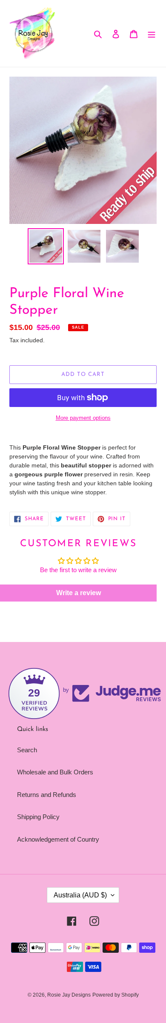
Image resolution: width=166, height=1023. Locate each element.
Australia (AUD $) (80, 895)
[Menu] (151, 33)
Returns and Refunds (46, 794)
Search (27, 750)
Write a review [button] (78, 592)
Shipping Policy (38, 816)
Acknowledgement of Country (58, 839)
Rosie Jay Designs (69, 995)
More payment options (83, 418)
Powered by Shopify (115, 995)
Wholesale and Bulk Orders (55, 772)
